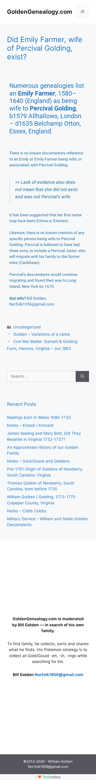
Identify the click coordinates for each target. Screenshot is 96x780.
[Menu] (82, 12)
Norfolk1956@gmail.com (31, 304)
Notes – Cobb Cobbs (26, 511)
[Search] (82, 376)
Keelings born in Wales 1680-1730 (39, 417)
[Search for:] (41, 376)
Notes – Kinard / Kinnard (30, 425)
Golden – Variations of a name (41, 334)
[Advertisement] (42, 576)
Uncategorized (27, 327)
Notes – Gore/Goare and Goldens (38, 461)
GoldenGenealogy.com (39, 11)
